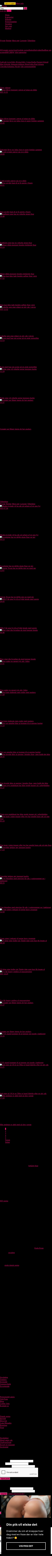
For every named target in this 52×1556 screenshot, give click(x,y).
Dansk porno (5, 1416)
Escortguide (4, 1386)
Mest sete (15, 41)
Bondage (3, 1425)
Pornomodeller (11, 22)
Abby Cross (26, 62)
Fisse (2, 1428)
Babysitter (38, 50)
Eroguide (3, 1382)
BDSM (3, 1419)
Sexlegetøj (4, 1447)
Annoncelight (5, 1384)
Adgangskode (5, 1466)
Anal (15, 50)
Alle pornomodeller (28, 66)
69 (1, 50)
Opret (9, 11)
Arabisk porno (23, 50)
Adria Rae (33, 64)
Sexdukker (4, 1438)
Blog (2, 1401)
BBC (7, 52)
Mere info (20, 3)
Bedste (8, 41)
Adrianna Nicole (13, 66)
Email (2, 1464)
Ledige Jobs (5, 1404)
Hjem (7, 15)
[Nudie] (3, 6)
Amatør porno (7, 50)
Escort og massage (7, 1445)
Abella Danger (36, 62)
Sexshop (8, 24)
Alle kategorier (21, 52)
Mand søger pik (6, 1440)
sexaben (11, 1253)
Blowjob (3, 1421)
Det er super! (10, 3)
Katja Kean (39, 1248)
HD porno (4, 1201)
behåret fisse (33, 1166)
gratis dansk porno (12, 1265)
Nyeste (3, 41)
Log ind (3, 11)
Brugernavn (4, 1461)
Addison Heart (23, 64)
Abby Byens (16, 62)
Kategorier (9, 17)
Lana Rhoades (5, 1423)
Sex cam (8, 26)
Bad (43, 50)
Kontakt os (4, 1406)
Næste (7, 1140)
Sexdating (4, 1377)
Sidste (7, 1142)
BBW (12, 52)
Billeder (8, 19)
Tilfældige (31, 41)
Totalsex (3, 1380)
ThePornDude (5, 1442)
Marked (8, 28)
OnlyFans (4, 1399)
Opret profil (5, 1479)
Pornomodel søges (7, 1397)
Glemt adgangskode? (16, 1494)
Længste (23, 41)
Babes (31, 50)
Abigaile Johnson (10, 64)
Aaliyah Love (5, 62)
